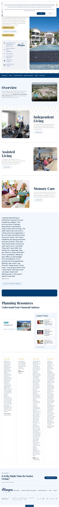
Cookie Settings (29, 505)
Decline (50, 13)
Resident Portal (8, 35)
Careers (25, 499)
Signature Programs (28, 75)
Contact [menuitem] (55, 490)
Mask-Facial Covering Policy (17, 499)
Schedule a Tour (8, 27)
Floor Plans (42, 75)
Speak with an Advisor (10, 31)
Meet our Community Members (12, 283)
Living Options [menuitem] (16, 490)
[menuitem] (47, 499)
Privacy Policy (14, 497)
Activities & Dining (18, 75)
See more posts (40, 347)
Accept (41, 13)
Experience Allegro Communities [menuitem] (29, 490)
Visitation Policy (31, 497)
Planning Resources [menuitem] (42, 490)
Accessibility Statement (22, 497)
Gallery (36, 75)
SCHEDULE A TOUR (50, 477)
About (10, 75)
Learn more (38, 132)
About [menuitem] (50, 490)
